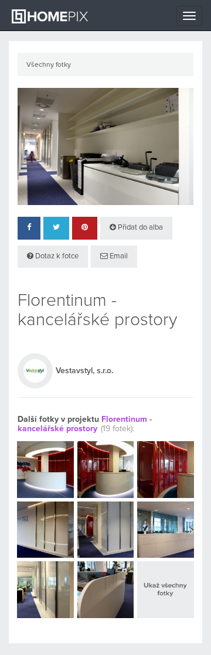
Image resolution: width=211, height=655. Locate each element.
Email (118, 256)
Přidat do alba (139, 227)
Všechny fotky (48, 65)
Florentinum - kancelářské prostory (85, 423)
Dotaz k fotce (56, 256)
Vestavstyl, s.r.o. (84, 371)
